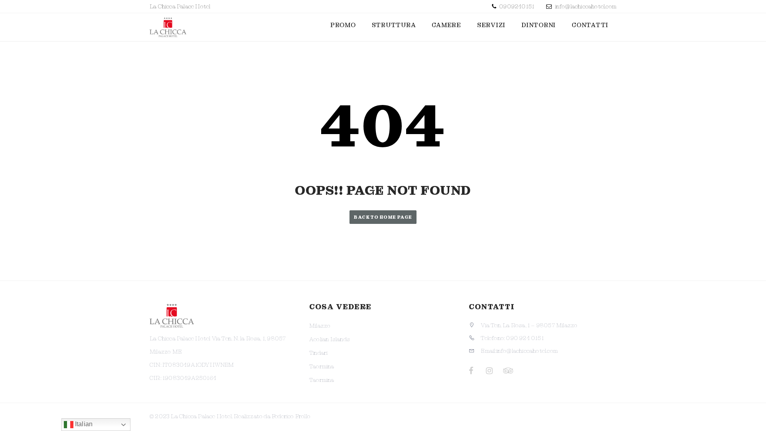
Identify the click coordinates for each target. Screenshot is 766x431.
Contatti (590, 25)
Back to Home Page (383, 217)
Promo (343, 25)
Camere (446, 25)
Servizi (491, 25)
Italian (83, 424)
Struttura (394, 25)
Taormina (321, 366)
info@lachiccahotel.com (585, 6)
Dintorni (538, 25)
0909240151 (516, 6)
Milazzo (319, 325)
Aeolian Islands (329, 339)
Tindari (318, 352)
